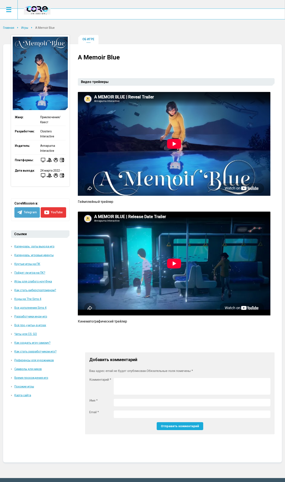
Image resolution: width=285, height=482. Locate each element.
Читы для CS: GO (25, 334)
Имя (93, 400)
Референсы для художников (34, 360)
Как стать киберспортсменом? (35, 290)
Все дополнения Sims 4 (30, 307)
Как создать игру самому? (32, 342)
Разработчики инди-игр (30, 316)
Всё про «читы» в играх (30, 325)
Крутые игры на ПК (27, 264)
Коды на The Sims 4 (27, 299)
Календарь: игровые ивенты (34, 255)
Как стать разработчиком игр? (35, 351)
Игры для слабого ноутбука (33, 281)
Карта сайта (22, 395)
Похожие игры (24, 386)
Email (94, 412)
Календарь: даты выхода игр (34, 246)
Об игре (88, 39)
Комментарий (100, 380)
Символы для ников (28, 369)
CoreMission (37, 10)
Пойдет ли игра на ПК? (29, 272)
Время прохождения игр (31, 377)
